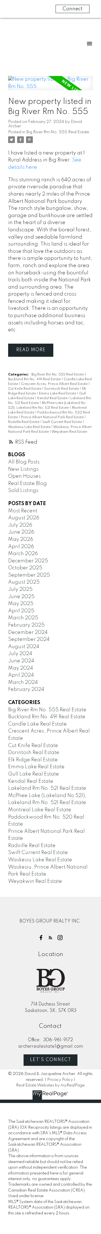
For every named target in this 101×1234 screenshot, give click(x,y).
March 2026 (23, 553)
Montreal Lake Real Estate (39, 809)
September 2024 (29, 639)
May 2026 (20, 539)
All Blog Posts (24, 462)
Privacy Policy (60, 1080)
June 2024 (21, 661)
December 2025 (28, 560)
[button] (40, 937)
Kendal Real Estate (52, 398)
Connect (72, 8)
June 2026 (21, 532)
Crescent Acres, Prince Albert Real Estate (54, 384)
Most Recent (22, 510)
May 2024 (20, 668)
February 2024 (26, 689)
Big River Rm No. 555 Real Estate (57, 132)
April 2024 (21, 675)
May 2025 (20, 603)
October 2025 (25, 567)
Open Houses (24, 476)
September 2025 (29, 575)
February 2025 (26, 625)
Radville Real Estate (24, 422)
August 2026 (23, 517)
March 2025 (23, 617)
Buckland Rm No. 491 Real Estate (34, 379)
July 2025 (20, 589)
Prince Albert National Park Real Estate (52, 417)
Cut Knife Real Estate (25, 389)
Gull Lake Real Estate (33, 774)
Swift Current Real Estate (62, 422)
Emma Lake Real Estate (58, 393)
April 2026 (21, 546)
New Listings (23, 469)
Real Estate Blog (27, 483)
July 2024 (20, 653)
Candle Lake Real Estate (37, 724)
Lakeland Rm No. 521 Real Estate (47, 788)
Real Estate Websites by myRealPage (50, 1085)
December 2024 (28, 632)
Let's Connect (50, 1060)
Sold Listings (23, 490)
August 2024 (23, 646)
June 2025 (21, 596)
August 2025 (24, 582)
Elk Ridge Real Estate (33, 759)
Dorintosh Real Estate (62, 389)
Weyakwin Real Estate (69, 432)
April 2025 (21, 611)
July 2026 (20, 525)
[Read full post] (50, 86)
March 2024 (23, 682)
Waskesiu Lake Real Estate (29, 427)
